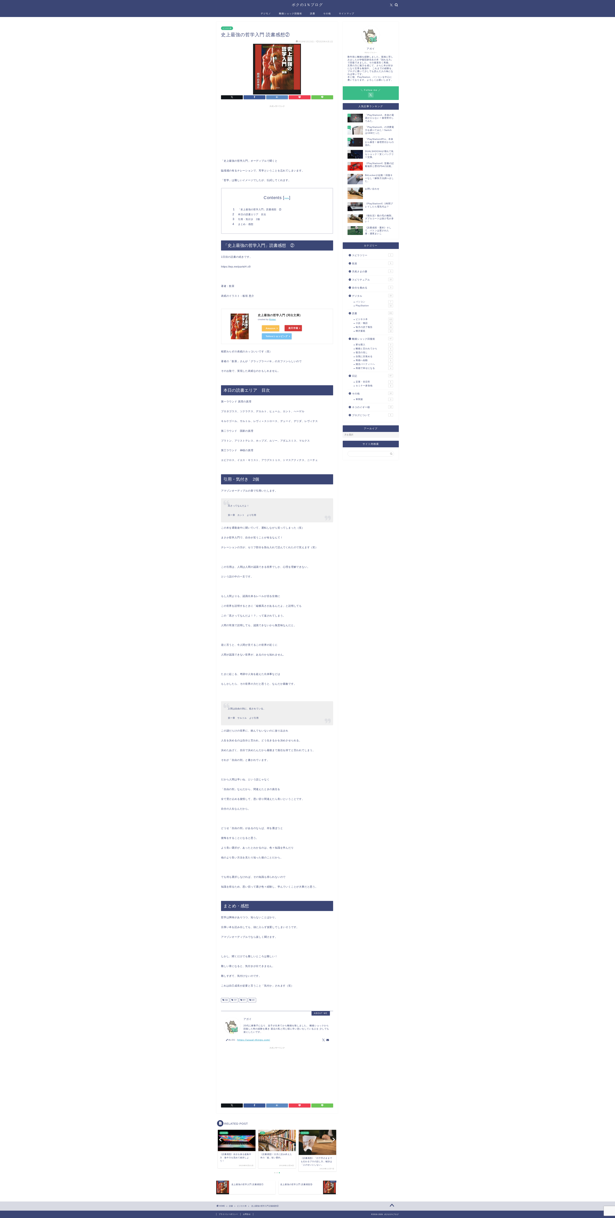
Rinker (272, 319)
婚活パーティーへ (373, 364)
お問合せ (247, 1214)
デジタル (372, 295)
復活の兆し (373, 352)
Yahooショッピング (277, 336)
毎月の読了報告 (374, 327)
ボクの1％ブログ (307, 5)
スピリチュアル (372, 279)
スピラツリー (371, 255)
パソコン (373, 302)
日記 (372, 376)
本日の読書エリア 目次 (252, 214)
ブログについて (371, 415)
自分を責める (371, 287)
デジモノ (266, 13)
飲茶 (253, 1000)
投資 (371, 263)
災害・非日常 (373, 382)
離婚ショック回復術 (290, 13)
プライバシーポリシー (228, 1214)
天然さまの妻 (371, 271)
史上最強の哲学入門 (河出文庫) (279, 315)
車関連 (373, 399)
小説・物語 (374, 323)
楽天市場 (293, 328)
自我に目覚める (373, 356)
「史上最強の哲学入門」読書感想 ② (260, 209)
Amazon (270, 328)
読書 (312, 13)
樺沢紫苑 (374, 331)
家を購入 (373, 344)
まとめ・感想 (245, 224)
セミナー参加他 (373, 385)
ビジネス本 (227, 28)
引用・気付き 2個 (249, 219)
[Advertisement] (277, 131)
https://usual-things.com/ (253, 1040)
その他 (327, 13)
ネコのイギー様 (372, 407)
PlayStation (374, 305)
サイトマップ (346, 13)
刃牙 (235, 1000)
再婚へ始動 (373, 360)
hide (286, 198)
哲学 (244, 1000)
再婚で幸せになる (373, 368)
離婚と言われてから (373, 348)
